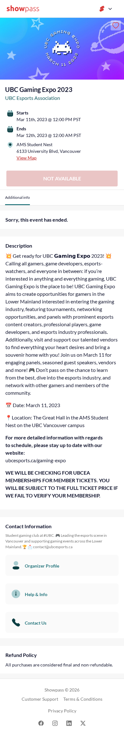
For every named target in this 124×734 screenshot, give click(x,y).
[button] (17, 200)
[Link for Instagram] (55, 722)
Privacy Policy (62, 710)
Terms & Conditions (82, 699)
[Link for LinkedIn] (69, 722)
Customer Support (40, 699)
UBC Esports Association (32, 98)
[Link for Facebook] (41, 722)
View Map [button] (27, 157)
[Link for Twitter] (83, 722)
